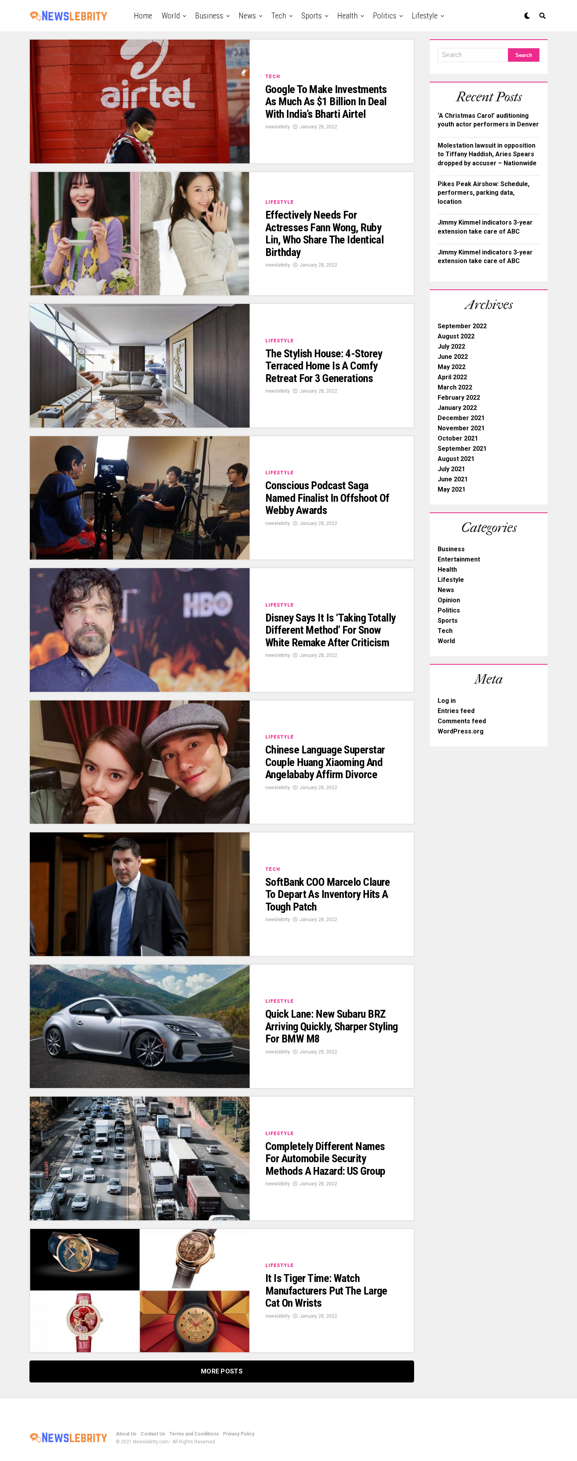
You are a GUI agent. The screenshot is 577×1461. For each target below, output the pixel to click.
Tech (278, 15)
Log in (447, 700)
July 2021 (451, 469)
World (171, 15)
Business (209, 15)
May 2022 (452, 367)
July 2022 (451, 346)
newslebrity (277, 127)
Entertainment (459, 559)
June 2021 (453, 479)
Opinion (449, 600)
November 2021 (461, 428)
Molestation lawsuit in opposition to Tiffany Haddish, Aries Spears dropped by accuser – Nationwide (487, 154)
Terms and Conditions (194, 1434)
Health (347, 15)
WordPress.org (461, 731)
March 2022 (455, 387)
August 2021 (456, 459)
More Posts (222, 1371)
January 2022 (457, 407)
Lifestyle (425, 15)
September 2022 (462, 326)
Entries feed (456, 711)
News (247, 15)
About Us (126, 1434)
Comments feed (462, 721)
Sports (311, 15)
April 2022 (452, 377)
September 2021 (462, 448)
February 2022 (459, 397)
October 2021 (458, 438)
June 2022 (453, 356)
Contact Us (153, 1434)
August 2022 (456, 336)
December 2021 (461, 418)
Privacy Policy (238, 1434)
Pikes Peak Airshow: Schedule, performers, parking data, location (484, 192)
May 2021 (452, 489)
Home (143, 15)
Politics (384, 15)
